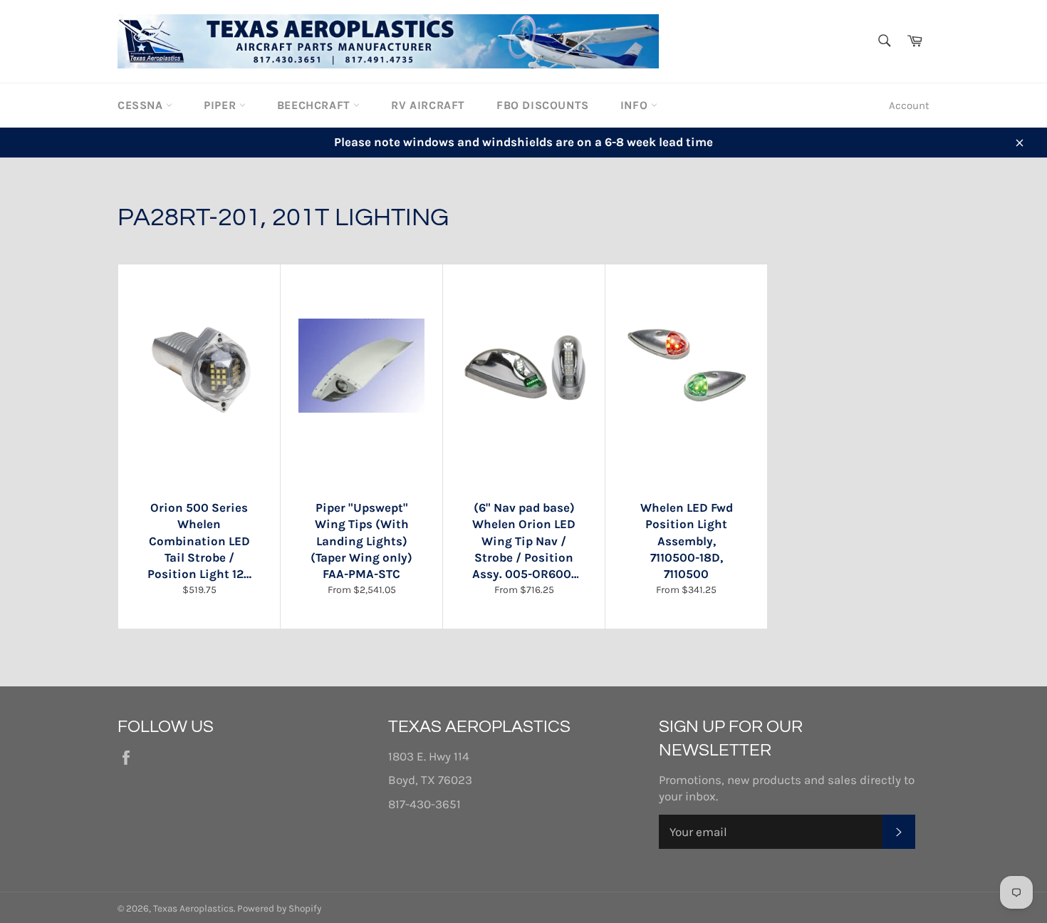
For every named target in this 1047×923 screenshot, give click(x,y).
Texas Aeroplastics (193, 908)
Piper (221, 105)
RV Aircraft (428, 105)
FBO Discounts (542, 105)
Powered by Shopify (279, 908)
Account (909, 105)
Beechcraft (315, 105)
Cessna (142, 105)
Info (635, 105)
